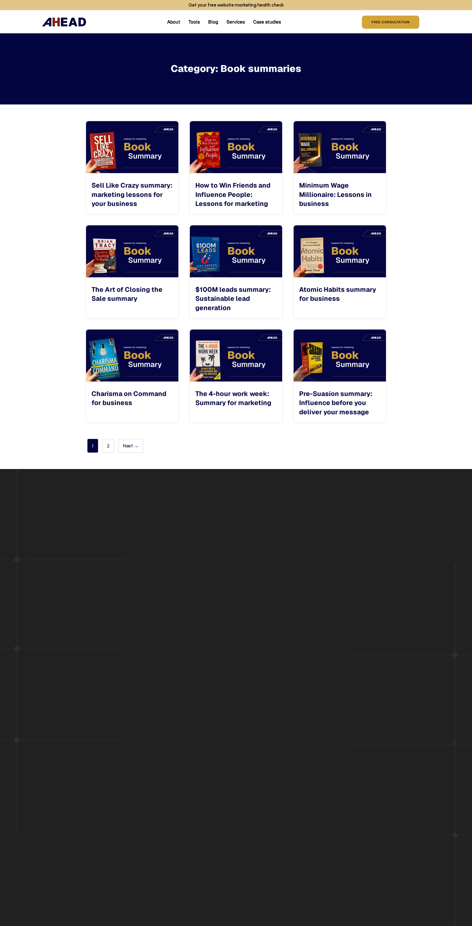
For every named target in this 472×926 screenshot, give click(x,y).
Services (235, 22)
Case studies (267, 22)
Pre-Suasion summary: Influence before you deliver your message (335, 402)
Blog (213, 22)
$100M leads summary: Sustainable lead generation (233, 298)
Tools (194, 22)
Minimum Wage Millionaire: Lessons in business (335, 194)
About (173, 22)
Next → (130, 446)
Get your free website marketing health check (236, 5)
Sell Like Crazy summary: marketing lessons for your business (132, 194)
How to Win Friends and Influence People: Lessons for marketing (232, 194)
